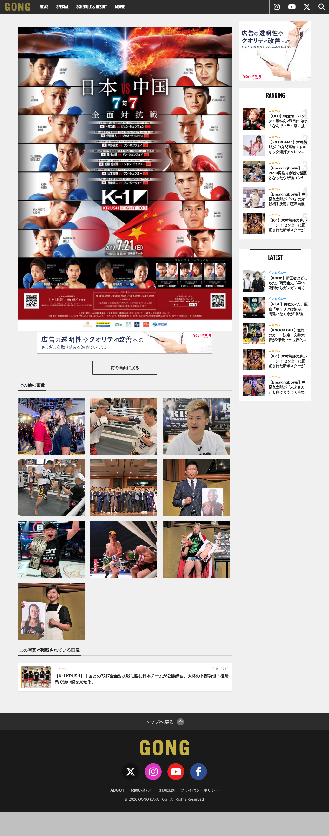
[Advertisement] (275, 483)
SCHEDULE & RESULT (91, 6)
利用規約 (167, 790)
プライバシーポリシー (199, 790)
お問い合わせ (141, 790)
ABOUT (117, 790)
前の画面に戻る (125, 367)
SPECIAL (62, 6)
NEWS (44, 6)
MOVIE (120, 6)
